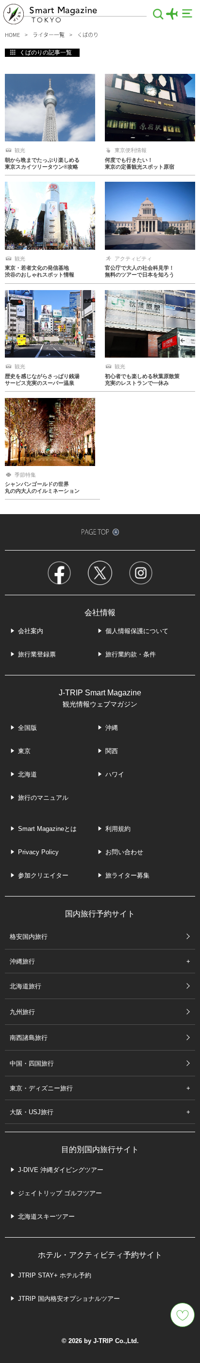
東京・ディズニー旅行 (41, 1088)
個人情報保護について (136, 631)
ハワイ (114, 774)
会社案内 (30, 631)
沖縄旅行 (22, 961)
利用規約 (118, 828)
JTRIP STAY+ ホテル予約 (54, 1275)
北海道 (27, 774)
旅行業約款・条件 (130, 654)
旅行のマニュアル (43, 797)
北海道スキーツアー (46, 1216)
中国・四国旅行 (32, 1063)
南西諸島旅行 (29, 1037)
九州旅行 (22, 1012)
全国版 (27, 727)
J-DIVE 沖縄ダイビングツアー (60, 1169)
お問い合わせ (124, 852)
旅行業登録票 (37, 654)
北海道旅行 (25, 986)
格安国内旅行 (29, 936)
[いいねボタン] (182, 1315)
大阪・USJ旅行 (31, 1112)
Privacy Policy (38, 852)
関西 (111, 751)
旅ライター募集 (127, 875)
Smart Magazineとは (47, 828)
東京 (24, 751)
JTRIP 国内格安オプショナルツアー (69, 1298)
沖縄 (111, 727)
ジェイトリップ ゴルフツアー (60, 1193)
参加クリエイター (43, 875)
